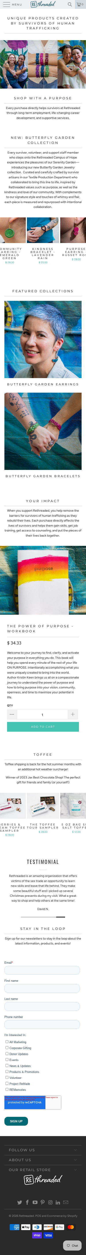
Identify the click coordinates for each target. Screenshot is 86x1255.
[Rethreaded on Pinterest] (42, 1203)
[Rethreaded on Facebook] (27, 1203)
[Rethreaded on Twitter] (20, 1203)
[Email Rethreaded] (65, 1203)
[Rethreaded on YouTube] (35, 1203)
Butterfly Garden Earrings (43, 343)
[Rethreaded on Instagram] (50, 1203)
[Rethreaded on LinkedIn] (58, 1203)
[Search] (70, 4)
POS (38, 1215)
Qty (10, 705)
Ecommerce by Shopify (62, 1215)
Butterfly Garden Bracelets (43, 435)
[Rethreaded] (43, 4)
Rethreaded (26, 1215)
